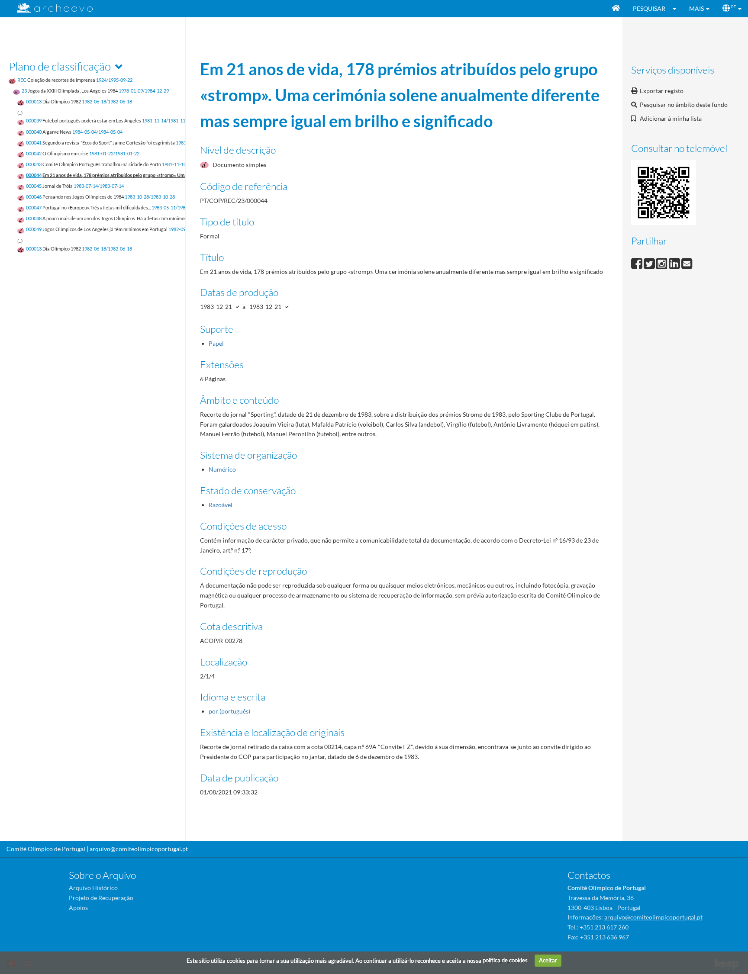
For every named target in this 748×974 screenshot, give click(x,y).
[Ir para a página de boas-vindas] (615, 8)
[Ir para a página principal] (49, 8)
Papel (216, 343)
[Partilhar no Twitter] (650, 262)
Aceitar (548, 960)
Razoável (220, 504)
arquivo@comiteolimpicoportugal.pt (139, 848)
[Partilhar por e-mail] (687, 262)
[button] (677, 8)
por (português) (229, 711)
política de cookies (505, 960)
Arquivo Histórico (93, 887)
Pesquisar (649, 8)
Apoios (78, 907)
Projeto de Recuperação (101, 897)
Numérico (222, 469)
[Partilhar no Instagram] (662, 262)
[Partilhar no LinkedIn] (675, 262)
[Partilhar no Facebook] (637, 262)
